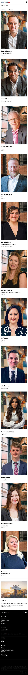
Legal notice (3, 651)
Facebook (2, 641)
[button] (26, 2)
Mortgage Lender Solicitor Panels (7, 650)
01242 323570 (4, 629)
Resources (3, 648)
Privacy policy (3, 654)
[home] (5, 2)
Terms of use (3, 652)
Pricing (2, 647)
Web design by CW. (24, 673)
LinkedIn (2, 640)
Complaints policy (4, 655)
